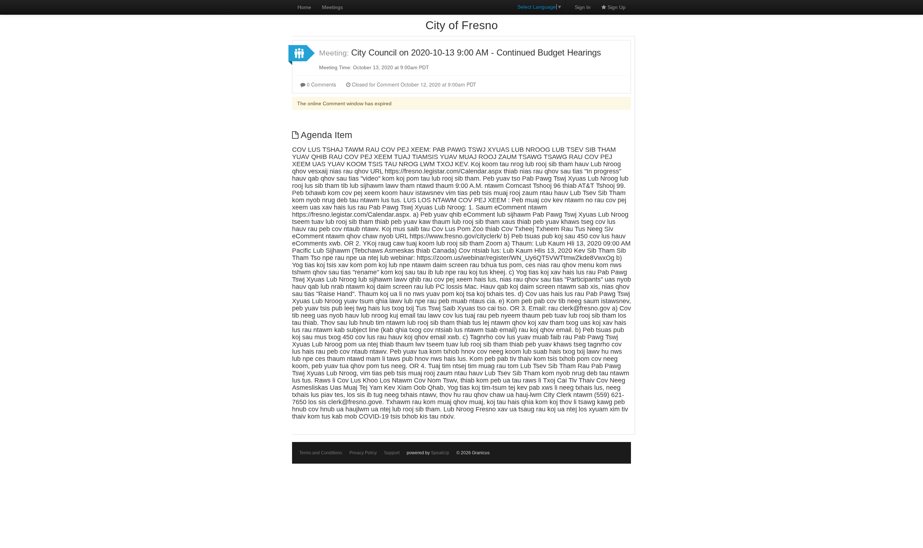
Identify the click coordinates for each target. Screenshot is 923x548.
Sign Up (616, 7)
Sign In (583, 7)
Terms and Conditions (320, 452)
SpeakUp (440, 452)
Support (391, 452)
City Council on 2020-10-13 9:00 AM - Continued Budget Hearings (476, 52)
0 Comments (320, 84)
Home (304, 7)
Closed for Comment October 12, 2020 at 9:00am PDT (413, 84)
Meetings (332, 7)
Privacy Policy (363, 452)
